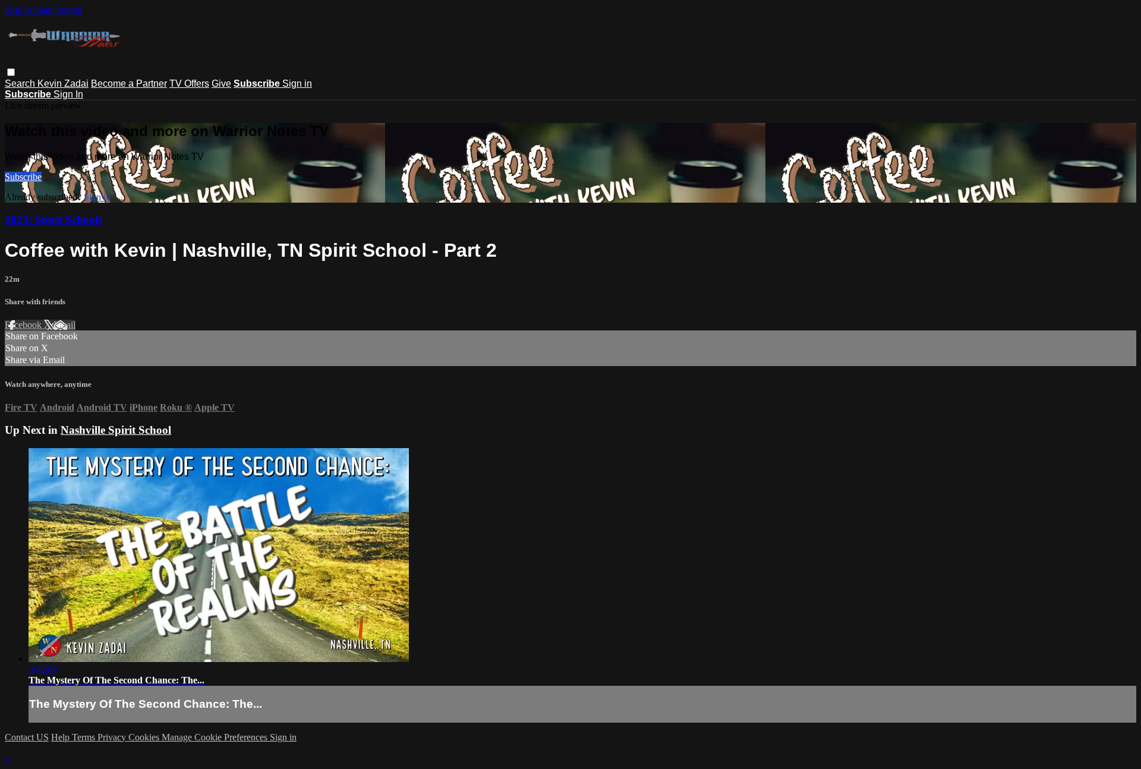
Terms (84, 737)
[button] (11, 72)
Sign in (297, 83)
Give (221, 83)
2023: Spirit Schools (53, 219)
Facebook (24, 325)
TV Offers (189, 83)
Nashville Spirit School (116, 430)
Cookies (145, 737)
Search (21, 83)
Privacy (112, 737)
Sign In (68, 94)
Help (61, 737)
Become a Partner (129, 83)
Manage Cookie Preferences (216, 737)
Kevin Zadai (63, 83)
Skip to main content (43, 10)
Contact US (27, 737)
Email (64, 325)
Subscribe (23, 177)
